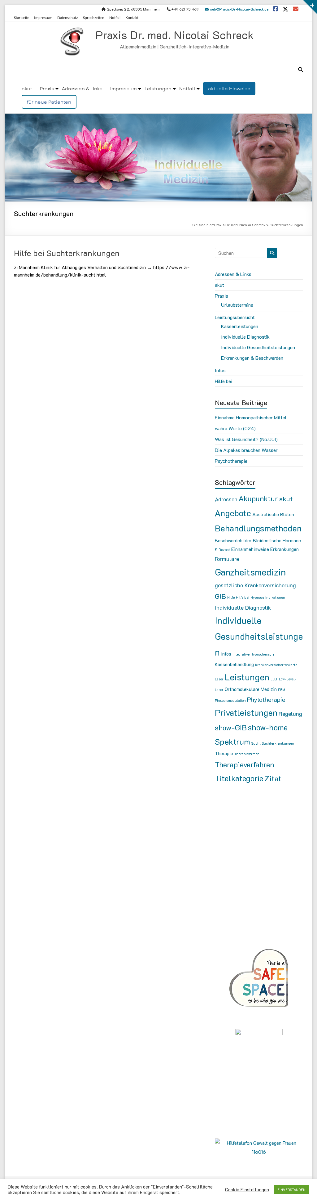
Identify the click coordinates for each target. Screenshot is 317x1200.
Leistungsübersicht (235, 317)
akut (27, 88)
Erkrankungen (284, 549)
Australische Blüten (273, 514)
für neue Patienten (49, 102)
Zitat (272, 778)
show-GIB (231, 727)
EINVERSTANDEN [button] (291, 1189)
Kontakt (131, 17)
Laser (219, 679)
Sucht (256, 743)
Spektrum (232, 741)
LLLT (274, 679)
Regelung (290, 713)
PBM (281, 690)
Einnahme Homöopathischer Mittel (251, 417)
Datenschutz (67, 17)
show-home (268, 727)
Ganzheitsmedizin (250, 572)
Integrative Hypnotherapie (253, 654)
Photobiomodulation (230, 700)
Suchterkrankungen (278, 743)
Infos (220, 370)
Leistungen (158, 88)
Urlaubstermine (237, 304)
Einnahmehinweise (250, 549)
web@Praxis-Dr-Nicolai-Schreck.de (238, 9)
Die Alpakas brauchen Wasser (246, 450)
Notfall (114, 17)
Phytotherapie (266, 699)
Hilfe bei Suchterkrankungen (66, 253)
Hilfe (231, 597)
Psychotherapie (231, 461)
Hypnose (257, 597)
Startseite (21, 17)
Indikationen (275, 597)
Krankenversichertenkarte (276, 665)
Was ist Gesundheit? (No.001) (246, 439)
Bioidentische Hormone (277, 540)
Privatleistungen (246, 712)
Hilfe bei (223, 381)
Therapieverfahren (244, 764)
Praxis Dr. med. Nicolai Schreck (174, 34)
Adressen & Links (82, 88)
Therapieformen (246, 754)
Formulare (227, 558)
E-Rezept (222, 550)
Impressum (43, 17)
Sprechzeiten (93, 17)
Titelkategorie (239, 778)
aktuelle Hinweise (229, 88)
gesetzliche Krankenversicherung (255, 585)
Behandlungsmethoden (258, 528)
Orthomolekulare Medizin (251, 689)
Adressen (226, 499)
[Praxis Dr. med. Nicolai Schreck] (158, 118)
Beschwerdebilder (233, 540)
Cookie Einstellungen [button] (247, 1190)
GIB (220, 596)
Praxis (47, 88)
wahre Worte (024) (235, 428)
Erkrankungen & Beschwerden (252, 357)
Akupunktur (258, 498)
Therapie (224, 753)
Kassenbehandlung (234, 664)
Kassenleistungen (239, 326)
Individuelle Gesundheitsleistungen (258, 347)
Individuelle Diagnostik (245, 336)
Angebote (233, 512)
